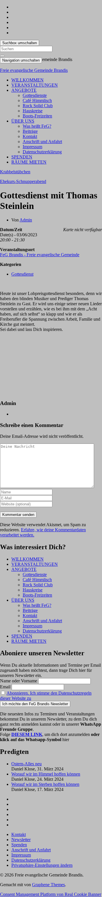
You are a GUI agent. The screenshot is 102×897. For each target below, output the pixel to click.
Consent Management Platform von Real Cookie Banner (50, 894)
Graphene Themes (48, 884)
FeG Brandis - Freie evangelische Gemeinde (39, 254)
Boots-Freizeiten (37, 115)
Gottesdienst (22, 274)
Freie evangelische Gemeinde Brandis (34, 70)
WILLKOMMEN (27, 80)
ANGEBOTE (24, 90)
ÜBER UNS (22, 121)
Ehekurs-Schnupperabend (23, 181)
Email (5, 686)
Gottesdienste (35, 95)
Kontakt (30, 136)
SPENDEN (21, 156)
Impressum (32, 146)
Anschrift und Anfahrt (42, 141)
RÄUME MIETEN (28, 162)
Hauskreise (32, 110)
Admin (26, 219)
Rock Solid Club (38, 105)
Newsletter (21, 839)
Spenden (19, 844)
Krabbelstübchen (15, 171)
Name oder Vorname (18, 680)
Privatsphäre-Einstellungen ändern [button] (42, 865)
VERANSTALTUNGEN (34, 85)
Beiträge (30, 131)
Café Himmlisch (37, 100)
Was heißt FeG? (37, 126)
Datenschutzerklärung (42, 151)
